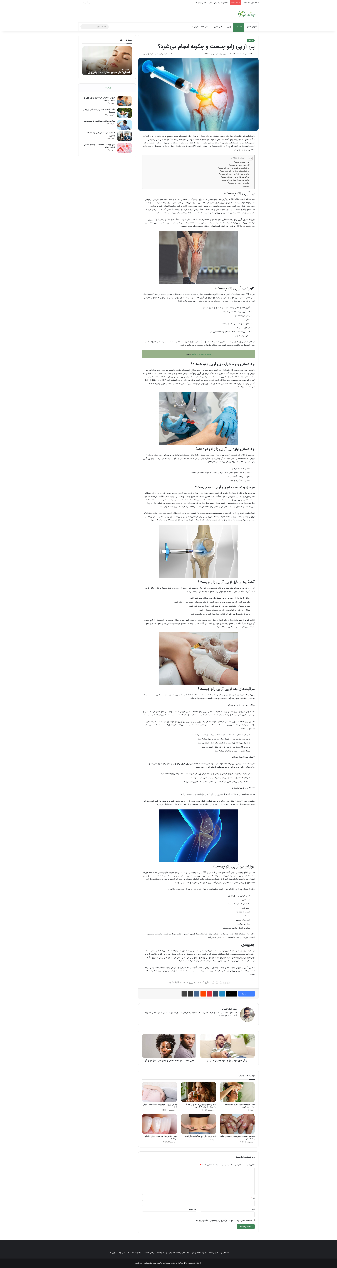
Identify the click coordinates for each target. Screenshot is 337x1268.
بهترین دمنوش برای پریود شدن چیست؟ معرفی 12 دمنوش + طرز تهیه (201, 1105)
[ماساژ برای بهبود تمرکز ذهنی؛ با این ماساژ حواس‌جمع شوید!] (237, 1092)
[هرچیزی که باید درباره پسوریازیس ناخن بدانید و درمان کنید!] (237, 1124)
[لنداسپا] (248, 14)
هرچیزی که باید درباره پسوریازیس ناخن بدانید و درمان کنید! (237, 1137)
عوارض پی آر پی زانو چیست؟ (238, 183)
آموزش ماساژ (252, 26)
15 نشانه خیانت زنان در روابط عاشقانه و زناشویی (100, 134)
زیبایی (229, 26)
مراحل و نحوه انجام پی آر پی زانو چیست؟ (234, 174)
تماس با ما (205, 26)
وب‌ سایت (192, 1209)
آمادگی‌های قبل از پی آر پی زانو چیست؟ (235, 177)
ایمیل (252, 1209)
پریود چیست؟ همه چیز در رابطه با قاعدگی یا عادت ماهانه (99, 146)
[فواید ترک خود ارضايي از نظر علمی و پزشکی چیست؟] (124, 113)
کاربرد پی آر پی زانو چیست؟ (239, 165)
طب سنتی (218, 26)
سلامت (239, 26)
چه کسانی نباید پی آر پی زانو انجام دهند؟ (234, 171)
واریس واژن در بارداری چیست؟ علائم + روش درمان (160, 1105)
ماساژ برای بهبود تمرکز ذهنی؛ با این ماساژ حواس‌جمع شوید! (240, 1105)
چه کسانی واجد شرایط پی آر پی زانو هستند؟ (233, 168)
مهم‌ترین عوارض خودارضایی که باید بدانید (99, 121)
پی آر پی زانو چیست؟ (241, 162)
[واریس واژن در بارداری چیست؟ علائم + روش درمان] (159, 1092)
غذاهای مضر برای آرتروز (201, 354)
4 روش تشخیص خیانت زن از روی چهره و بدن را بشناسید (99, 99)
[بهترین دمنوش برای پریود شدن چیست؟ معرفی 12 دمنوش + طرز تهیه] (198, 1092)
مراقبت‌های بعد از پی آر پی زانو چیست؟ (235, 180)
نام (253, 1198)
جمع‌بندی (246, 186)
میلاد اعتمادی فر (248, 54)
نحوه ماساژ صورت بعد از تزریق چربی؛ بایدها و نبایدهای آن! (208, 2)
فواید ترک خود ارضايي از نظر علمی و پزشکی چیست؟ (99, 111)
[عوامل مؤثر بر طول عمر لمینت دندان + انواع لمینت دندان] (159, 1124)
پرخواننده (107, 87)
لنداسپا (168, 1263)
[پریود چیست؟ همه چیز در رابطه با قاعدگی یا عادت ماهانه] (124, 148)
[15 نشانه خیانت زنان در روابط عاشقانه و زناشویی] (124, 136)
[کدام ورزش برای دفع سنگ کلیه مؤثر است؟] (198, 1124)
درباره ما (195, 26)
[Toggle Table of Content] (249, 158)
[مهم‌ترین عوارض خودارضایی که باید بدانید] (124, 125)
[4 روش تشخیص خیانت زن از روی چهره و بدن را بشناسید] (124, 101)
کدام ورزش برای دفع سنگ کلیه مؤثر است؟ (200, 1136)
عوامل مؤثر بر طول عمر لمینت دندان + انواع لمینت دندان (161, 1137)
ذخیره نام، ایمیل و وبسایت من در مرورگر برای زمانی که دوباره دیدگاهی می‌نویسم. (223, 1220)
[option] (107, 60)
